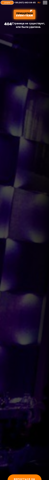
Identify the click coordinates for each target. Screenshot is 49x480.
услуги (7, 3)
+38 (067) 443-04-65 (25, 2)
